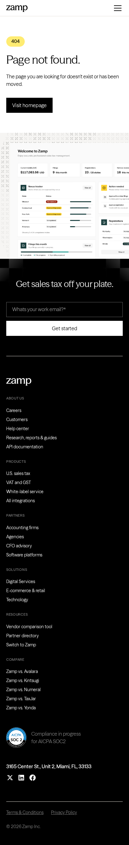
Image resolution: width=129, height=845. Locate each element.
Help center (17, 428)
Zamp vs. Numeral (23, 689)
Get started (64, 328)
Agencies (15, 537)
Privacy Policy (64, 812)
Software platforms (24, 555)
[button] (116, 8)
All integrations (20, 500)
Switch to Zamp (21, 645)
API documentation (24, 447)
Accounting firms (22, 527)
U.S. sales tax (18, 473)
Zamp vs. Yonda (21, 708)
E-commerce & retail (25, 590)
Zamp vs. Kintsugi (22, 680)
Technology (17, 599)
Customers (17, 419)
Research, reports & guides (31, 438)
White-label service (25, 491)
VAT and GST (18, 482)
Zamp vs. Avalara (22, 671)
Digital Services (20, 581)
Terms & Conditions (25, 812)
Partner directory (22, 636)
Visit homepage (29, 105)
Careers (13, 410)
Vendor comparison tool (29, 626)
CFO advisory (19, 546)
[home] (17, 8)
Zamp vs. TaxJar (21, 699)
